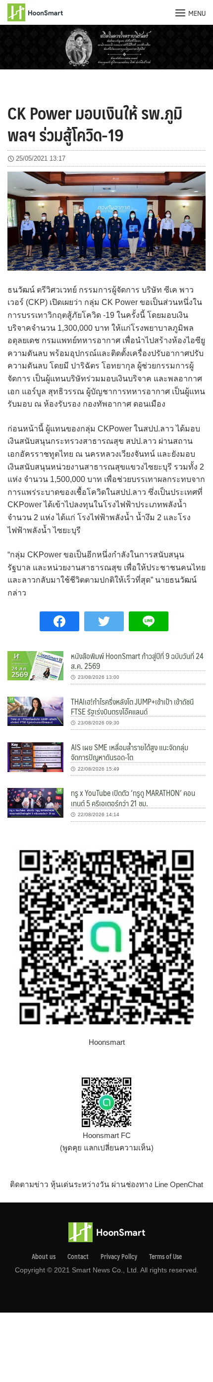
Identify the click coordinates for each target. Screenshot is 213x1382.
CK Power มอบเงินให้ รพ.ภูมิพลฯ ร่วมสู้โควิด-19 (94, 123)
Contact (78, 1256)
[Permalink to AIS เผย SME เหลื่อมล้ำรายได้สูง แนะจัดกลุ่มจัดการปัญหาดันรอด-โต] (35, 756)
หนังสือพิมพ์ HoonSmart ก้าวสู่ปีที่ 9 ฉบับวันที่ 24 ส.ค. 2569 (137, 660)
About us (43, 1256)
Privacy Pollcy (119, 1256)
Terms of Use (165, 1256)
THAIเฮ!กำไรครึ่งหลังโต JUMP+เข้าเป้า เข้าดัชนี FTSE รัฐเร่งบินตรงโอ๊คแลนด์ (132, 706)
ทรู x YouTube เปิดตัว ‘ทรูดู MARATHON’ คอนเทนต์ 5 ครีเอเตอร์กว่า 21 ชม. (133, 797)
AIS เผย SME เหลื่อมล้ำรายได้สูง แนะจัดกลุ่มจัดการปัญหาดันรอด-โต (129, 752)
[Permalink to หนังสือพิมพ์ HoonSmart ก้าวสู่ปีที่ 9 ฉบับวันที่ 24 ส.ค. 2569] (35, 665)
